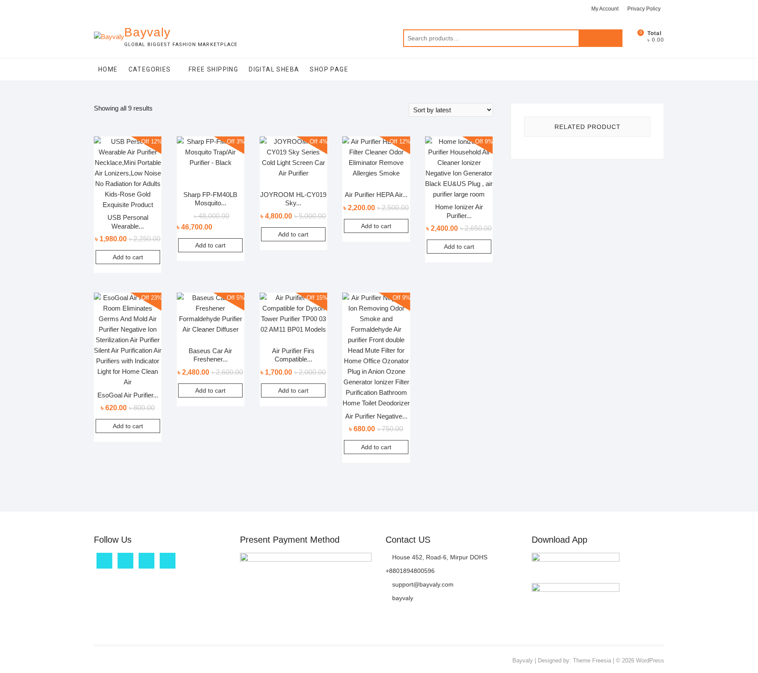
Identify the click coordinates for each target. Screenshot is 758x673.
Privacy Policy (644, 9)
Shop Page (329, 69)
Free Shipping (213, 69)
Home (108, 69)
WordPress (650, 660)
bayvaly (401, 597)
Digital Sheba (274, 69)
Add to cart (128, 257)
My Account (605, 9)
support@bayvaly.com (422, 584)
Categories (150, 69)
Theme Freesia (592, 660)
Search (600, 38)
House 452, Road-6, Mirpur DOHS (438, 557)
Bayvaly (147, 32)
